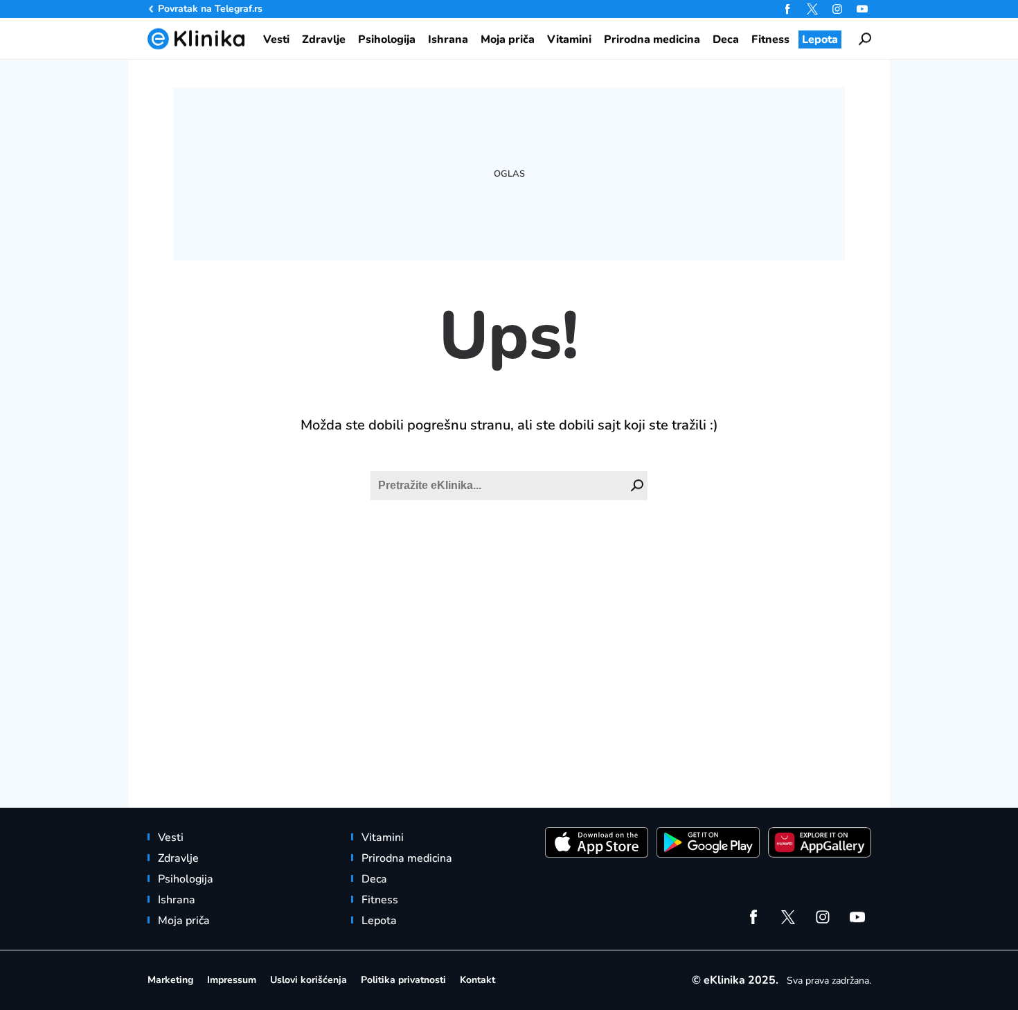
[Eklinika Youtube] (862, 9)
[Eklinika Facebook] (787, 9)
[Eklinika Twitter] (812, 9)
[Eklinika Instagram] (837, 9)
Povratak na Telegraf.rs (210, 8)
